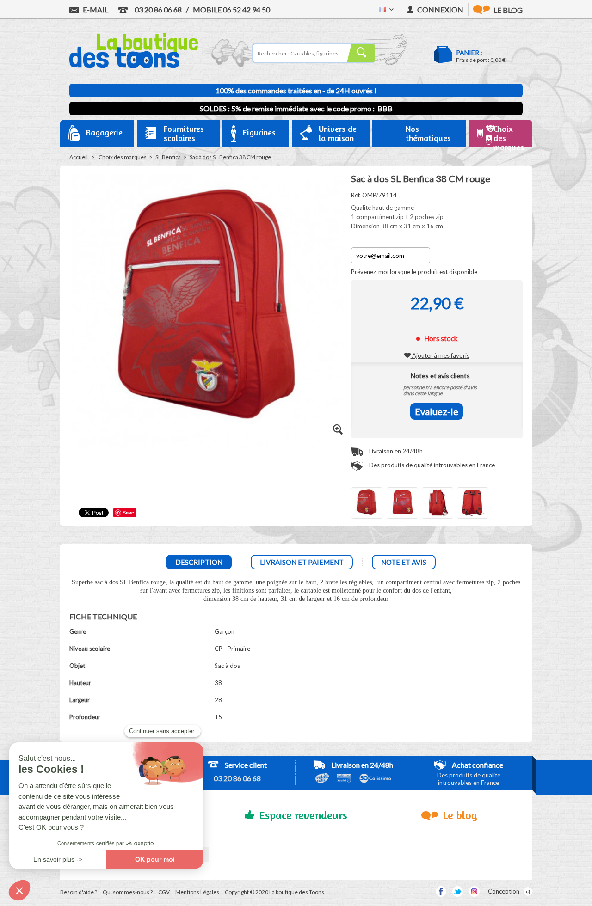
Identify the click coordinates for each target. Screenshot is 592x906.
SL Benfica (168, 156)
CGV (164, 891)
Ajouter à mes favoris (440, 355)
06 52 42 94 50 (231, 9)
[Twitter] (457, 891)
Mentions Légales (197, 891)
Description (198, 562)
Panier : (469, 52)
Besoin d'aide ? (78, 891)
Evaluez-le (436, 411)
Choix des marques (123, 156)
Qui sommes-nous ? (128, 891)
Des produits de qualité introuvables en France (431, 465)
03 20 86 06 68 (157, 9)
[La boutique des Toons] (133, 66)
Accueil (78, 156)
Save (128, 512)
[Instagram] (474, 891)
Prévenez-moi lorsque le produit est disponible (414, 271)
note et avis (403, 562)
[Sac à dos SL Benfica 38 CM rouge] (367, 503)
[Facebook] (441, 891)
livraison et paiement (302, 562)
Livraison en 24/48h (395, 451)
